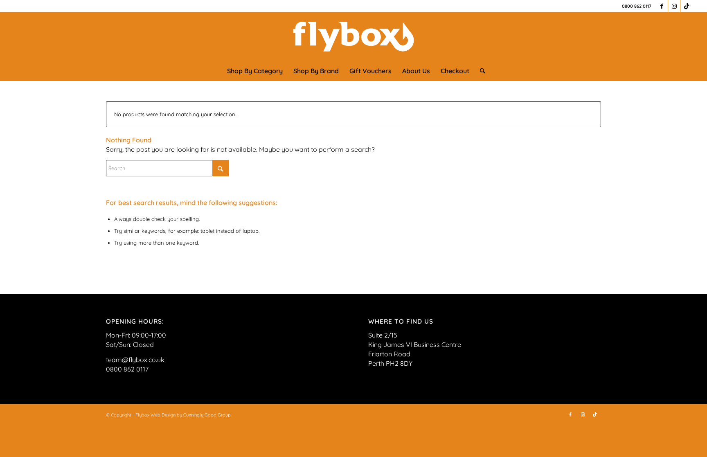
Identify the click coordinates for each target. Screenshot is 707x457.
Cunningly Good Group (207, 415)
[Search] (480, 71)
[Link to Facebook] (662, 6)
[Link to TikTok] (686, 6)
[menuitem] (255, 71)
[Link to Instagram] (674, 6)
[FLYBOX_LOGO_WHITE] (353, 36)
